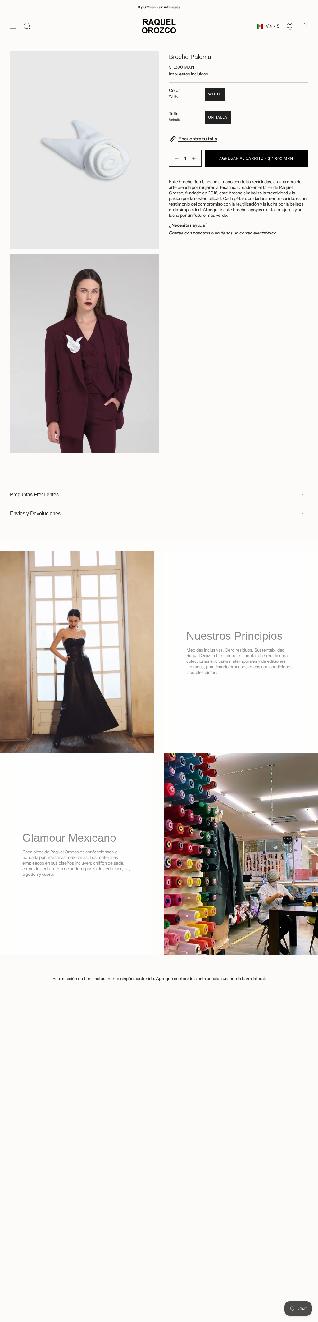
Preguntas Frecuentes (34, 494)
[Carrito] (304, 26)
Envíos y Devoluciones (35, 513)
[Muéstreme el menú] (13, 26)
